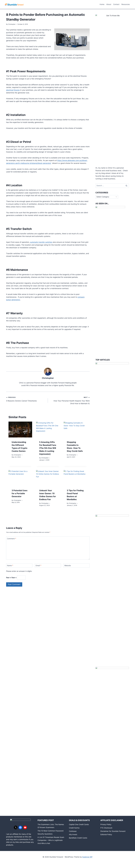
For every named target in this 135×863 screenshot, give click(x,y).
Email (38, 566)
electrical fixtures (13, 90)
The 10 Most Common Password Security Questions (50, 832)
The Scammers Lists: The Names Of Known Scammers (51, 826)
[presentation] (20, 429)
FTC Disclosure (106, 828)
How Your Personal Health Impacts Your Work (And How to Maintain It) (72, 400)
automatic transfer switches (41, 242)
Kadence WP (87, 857)
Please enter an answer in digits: (19, 571)
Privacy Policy (105, 824)
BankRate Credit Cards (78, 838)
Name (10, 566)
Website (67, 566)
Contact (116, 4)
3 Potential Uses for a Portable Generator (19, 493)
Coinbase (72, 831)
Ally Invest (73, 834)
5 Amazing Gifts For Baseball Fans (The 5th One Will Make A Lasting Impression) (47, 448)
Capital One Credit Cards (79, 824)
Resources (125, 4)
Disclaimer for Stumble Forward (112, 831)
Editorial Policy (106, 834)
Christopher (12, 24)
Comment (11, 539)
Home (102, 4)
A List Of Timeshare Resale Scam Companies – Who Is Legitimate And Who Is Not (51, 840)
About (108, 4)
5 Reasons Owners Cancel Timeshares (21, 399)
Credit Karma (74, 828)
